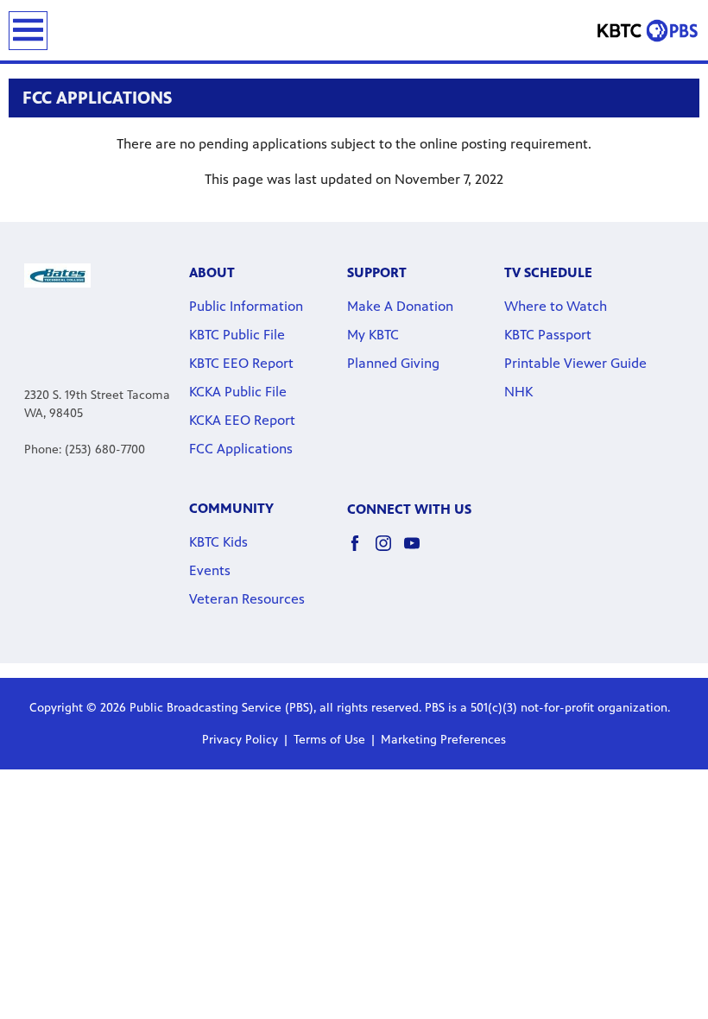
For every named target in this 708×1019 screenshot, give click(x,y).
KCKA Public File (238, 391)
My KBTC (373, 334)
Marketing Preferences (443, 739)
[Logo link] (57, 274)
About (212, 272)
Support (377, 272)
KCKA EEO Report (242, 420)
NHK (518, 391)
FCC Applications (241, 448)
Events (210, 570)
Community (231, 508)
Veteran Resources (247, 599)
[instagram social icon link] (390, 551)
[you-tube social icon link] (418, 551)
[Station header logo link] (647, 30)
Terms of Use (329, 739)
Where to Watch (555, 306)
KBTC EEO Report (241, 363)
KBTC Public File (237, 334)
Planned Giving (393, 363)
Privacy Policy (240, 739)
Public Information (246, 306)
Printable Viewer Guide (575, 363)
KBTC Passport (547, 334)
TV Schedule (548, 272)
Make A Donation (400, 306)
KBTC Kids (218, 542)
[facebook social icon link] (361, 551)
